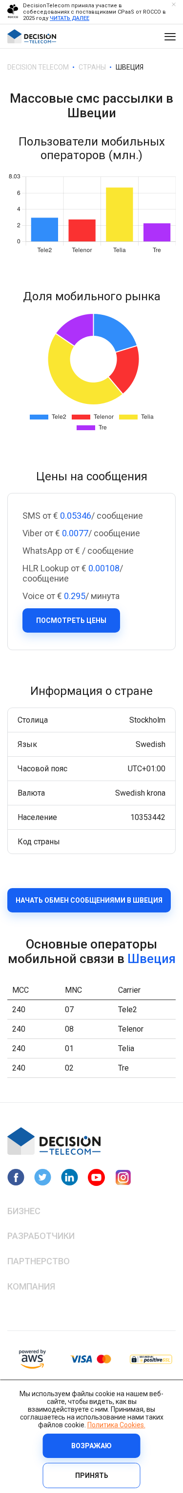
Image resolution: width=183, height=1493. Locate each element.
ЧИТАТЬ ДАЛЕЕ (69, 18)
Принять (91, 1475)
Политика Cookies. (116, 1425)
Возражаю (91, 1446)
